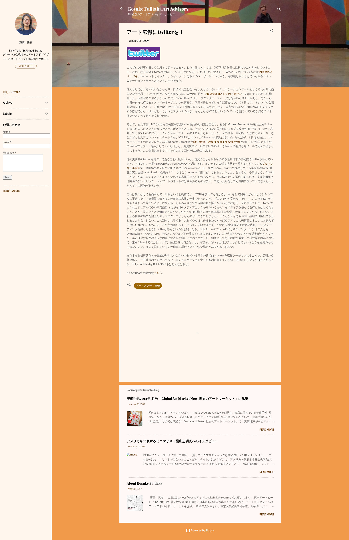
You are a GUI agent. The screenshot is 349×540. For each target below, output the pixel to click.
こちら (158, 273)
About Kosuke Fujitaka (144, 483)
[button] (272, 31)
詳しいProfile (11, 92)
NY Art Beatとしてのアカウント (225, 93)
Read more (267, 429)
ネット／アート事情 (148, 285)
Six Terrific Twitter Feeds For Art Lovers (216, 142)
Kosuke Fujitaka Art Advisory (158, 9)
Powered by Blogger (202, 530)
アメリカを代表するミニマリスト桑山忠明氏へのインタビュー (172, 441)
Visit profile (26, 66)
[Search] (279, 9)
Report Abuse (11, 191)
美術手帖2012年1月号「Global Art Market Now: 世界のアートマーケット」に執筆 (187, 398)
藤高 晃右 (25, 42)
